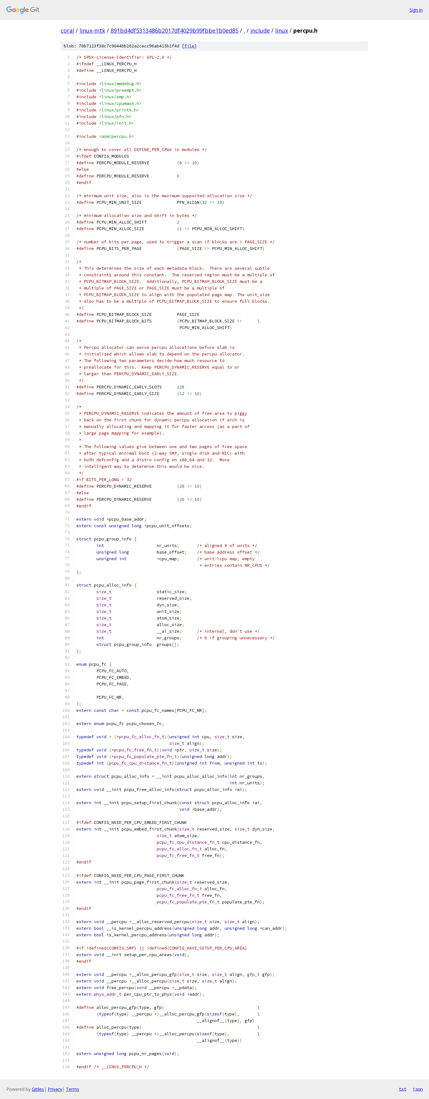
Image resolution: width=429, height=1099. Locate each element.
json (418, 1089)
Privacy (55, 1089)
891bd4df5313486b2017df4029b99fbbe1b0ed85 (174, 30)
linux (281, 30)
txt (402, 1089)
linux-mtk (92, 30)
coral (67, 30)
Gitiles (38, 1089)
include (260, 30)
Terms (72, 1089)
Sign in (416, 10)
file (189, 46)
